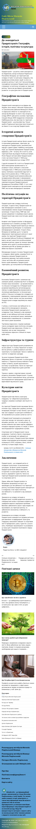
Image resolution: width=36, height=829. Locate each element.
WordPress (5, 827)
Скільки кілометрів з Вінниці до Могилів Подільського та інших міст (17, 450)
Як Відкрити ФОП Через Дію (9, 735)
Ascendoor (14, 824)
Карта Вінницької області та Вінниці (11, 738)
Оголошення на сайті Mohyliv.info (16, 764)
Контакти (6, 779)
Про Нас (5, 771)
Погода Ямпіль (6, 705)
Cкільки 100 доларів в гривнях (10, 708)
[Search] (33, 27)
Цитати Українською (7, 723)
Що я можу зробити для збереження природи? (14, 639)
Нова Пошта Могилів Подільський (11, 696)
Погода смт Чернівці (7, 702)
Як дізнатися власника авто (9, 720)
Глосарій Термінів (7, 729)
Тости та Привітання (7, 732)
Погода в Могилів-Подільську (15, 760)
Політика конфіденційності (14, 775)
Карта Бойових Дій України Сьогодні (12, 726)
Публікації (6, 36)
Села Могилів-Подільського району (12, 714)
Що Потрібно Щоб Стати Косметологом (16, 680)
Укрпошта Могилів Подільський (10, 699)
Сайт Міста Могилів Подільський (12, 17)
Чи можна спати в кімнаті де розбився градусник (15, 717)
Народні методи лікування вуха (10, 711)
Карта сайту (7, 782)
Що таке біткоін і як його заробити (14, 597)
